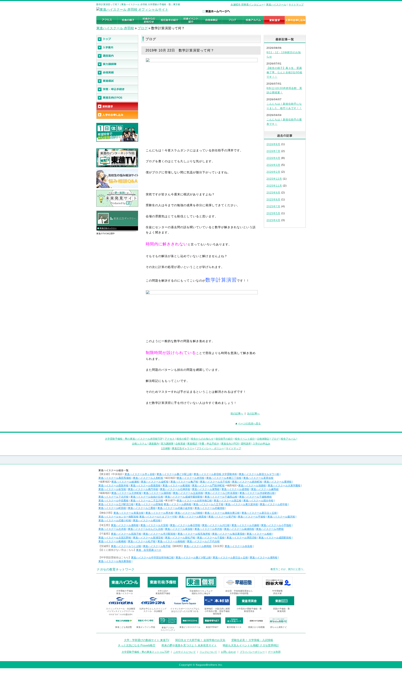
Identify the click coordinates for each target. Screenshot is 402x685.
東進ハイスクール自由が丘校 (146, 496)
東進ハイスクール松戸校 (142, 541)
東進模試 (192, 443)
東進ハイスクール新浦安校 (148, 537)
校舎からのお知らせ (202, 438)
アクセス (170, 438)
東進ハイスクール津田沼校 (242, 537)
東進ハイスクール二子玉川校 (146, 500)
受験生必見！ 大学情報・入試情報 (252, 640)
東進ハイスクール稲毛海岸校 (194, 533)
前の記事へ (237, 413)
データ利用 (274, 651)
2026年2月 (273, 171)
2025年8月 (273, 199)
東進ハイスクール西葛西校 (145, 485)
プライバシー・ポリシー (210, 448)
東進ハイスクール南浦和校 (239, 529)
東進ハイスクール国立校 (227, 500)
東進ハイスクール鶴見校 (192, 516)
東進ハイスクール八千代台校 (203, 541)
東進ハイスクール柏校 (259, 533)
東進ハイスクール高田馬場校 (114, 477)
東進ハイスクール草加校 (179, 529)
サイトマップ (296, 4)
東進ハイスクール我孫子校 (126, 533)
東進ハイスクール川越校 (245, 525)
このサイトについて (184, 651)
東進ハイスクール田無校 (149, 504)
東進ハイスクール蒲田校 (157, 493)
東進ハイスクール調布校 (177, 504)
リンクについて (208, 651)
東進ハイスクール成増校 (235, 489)
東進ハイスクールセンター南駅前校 (118, 516)
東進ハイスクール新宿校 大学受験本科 (215, 474)
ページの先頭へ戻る (249, 423)
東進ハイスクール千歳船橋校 (255, 496)
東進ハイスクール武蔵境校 (210, 508)
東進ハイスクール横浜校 (147, 520)
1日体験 (165, 448)
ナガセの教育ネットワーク (115, 569)
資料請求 (246, 443)
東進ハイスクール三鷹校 (142, 508)
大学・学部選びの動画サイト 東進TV (146, 640)
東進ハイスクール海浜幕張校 (228, 533)
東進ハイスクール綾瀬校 (125, 481)
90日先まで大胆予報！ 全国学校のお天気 (200, 640)
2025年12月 (274, 178)
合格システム (139, 443)
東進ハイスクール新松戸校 (180, 537)
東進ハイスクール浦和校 (125, 525)
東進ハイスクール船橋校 (112, 541)
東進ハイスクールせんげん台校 (145, 529)
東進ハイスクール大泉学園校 (284, 485)
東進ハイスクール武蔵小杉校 (114, 520)
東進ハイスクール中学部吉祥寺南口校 (152, 557)
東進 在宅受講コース (148, 550)
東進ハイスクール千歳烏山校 (221, 496)
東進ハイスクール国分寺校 (258, 500)
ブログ (143, 28)
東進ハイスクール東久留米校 (241, 504)
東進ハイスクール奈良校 (238, 546)
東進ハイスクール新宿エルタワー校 (259, 474)
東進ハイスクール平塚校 (251, 516)
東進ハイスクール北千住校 (215, 481)
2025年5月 (273, 213)
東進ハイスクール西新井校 (113, 485)
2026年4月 (273, 158)
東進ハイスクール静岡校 (197, 546)
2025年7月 (273, 206)
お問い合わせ (228, 651)
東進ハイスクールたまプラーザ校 (158, 516)
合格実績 (180, 443)
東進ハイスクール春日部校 (185, 525)
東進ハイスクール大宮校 (154, 525)
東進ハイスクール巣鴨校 (206, 489)
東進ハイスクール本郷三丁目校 (223, 477)
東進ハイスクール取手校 (157, 546)
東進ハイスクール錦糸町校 (247, 481)
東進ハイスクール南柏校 (171, 541)
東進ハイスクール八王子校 (208, 504)
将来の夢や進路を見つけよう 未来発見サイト (189, 645)
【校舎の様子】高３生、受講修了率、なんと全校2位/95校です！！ (284, 72)
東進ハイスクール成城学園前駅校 (184, 496)
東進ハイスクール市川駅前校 (159, 533)
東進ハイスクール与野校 (270, 529)
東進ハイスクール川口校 (216, 525)
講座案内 (154, 443)
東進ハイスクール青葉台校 (128, 512)
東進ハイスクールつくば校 (126, 546)
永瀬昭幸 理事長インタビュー (247, 4)
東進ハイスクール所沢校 (208, 529)
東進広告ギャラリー (108, 228)
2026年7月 (273, 151)
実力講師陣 (167, 443)
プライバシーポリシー (252, 651)
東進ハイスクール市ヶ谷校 (140, 474)
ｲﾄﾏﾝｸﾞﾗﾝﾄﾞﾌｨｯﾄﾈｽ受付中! (121, 614)
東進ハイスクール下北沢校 (113, 496)
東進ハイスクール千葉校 (211, 537)
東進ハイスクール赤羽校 (190, 477)
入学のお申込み (261, 443)
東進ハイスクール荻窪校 (112, 489)
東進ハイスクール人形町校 (148, 477)
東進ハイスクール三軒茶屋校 (221, 493)
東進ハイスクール (276, 4)
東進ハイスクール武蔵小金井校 (175, 508)
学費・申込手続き (209, 443)
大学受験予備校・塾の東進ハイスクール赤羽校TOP (134, 438)
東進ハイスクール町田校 (112, 508)
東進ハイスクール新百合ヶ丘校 (259, 512)
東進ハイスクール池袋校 (252, 485)
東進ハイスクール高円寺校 (143, 489)
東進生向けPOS (230, 443)
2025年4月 (273, 220)
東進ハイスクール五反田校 (188, 493)
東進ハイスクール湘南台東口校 (222, 512)
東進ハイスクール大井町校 (126, 493)
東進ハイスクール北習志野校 (114, 537)
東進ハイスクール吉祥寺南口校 (194, 500)
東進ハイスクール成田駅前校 (275, 537)
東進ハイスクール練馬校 (265, 489)
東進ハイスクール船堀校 (176, 485)
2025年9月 (273, 192)
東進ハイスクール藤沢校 (281, 516)
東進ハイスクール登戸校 (222, 516)
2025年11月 (274, 185)
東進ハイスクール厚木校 (159, 512)
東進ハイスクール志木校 (112, 529)
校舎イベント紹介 (245, 438)
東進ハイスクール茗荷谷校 (258, 477)
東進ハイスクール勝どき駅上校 (174, 474)
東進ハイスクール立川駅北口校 (116, 504)
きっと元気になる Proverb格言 (136, 645)
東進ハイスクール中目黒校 (113, 500)
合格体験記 (263, 438)
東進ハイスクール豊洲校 (278, 481)
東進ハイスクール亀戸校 (184, 481)
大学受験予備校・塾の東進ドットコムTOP (145, 651)
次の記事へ (253, 413)
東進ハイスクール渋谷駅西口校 (257, 493)
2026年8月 (273, 144)
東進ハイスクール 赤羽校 (115, 28)
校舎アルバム (288, 438)
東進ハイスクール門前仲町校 (208, 485)
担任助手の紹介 (224, 438)
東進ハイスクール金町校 (155, 481)
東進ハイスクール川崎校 (189, 512)
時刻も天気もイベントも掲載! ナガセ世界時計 (251, 645)
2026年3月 (273, 165)
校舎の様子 (183, 438)
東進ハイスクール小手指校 (276, 525)
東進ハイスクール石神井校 (175, 489)
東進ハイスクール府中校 (273, 504)
